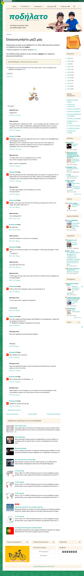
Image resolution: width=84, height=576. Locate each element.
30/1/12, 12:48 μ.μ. (15, 280)
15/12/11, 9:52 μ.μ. (15, 166)
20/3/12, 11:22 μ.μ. (15, 370)
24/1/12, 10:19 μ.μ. (15, 230)
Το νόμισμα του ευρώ (73, 125)
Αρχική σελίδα (32, 414)
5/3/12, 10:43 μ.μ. (14, 357)
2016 (69, 86)
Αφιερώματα (51, 6)
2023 (69, 67)
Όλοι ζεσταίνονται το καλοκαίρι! (25, 459)
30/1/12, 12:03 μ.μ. (15, 267)
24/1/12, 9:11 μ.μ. (14, 218)
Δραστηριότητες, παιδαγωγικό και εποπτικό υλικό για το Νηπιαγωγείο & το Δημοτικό (73, 155)
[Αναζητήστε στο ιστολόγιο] (74, 6)
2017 (69, 83)
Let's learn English (72, 203)
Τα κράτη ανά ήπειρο (73, 128)
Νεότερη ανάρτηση (12, 414)
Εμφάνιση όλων (77, 194)
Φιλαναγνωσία (71, 308)
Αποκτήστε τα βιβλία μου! (75, 302)
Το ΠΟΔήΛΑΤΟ (25, 6)
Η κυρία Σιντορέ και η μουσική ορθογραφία (73, 298)
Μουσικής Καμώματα (73, 268)
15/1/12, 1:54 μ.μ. (14, 194)
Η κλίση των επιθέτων (74, 109)
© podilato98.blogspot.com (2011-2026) (43, 566)
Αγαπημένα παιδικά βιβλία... (73, 284)
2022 (69, 69)
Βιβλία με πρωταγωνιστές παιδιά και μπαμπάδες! (73, 290)
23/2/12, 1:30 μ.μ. (14, 310)
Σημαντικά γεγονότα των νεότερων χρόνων (29, 507)
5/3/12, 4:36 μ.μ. (14, 346)
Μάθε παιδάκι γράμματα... (71, 181)
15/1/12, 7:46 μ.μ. (14, 207)
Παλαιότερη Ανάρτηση (53, 414)
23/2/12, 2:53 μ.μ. (14, 325)
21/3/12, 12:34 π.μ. (15, 382)
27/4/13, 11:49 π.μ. (15, 406)
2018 (69, 80)
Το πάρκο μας (64, 6)
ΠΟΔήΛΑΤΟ (9, 73)
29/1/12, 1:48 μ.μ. (14, 241)
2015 (69, 89)
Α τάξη (69, 175)
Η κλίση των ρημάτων (73, 111)
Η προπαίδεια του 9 (72, 176)
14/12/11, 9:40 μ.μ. (15, 130)
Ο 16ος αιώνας (19, 482)
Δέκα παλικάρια (20, 437)
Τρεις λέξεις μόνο (20, 426)
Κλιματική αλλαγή (20, 448)
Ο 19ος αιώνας (19, 471)
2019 (69, 78)
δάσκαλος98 (13, 136)
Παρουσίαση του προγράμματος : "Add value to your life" (73, 187)
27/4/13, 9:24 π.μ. (14, 395)
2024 (69, 64)
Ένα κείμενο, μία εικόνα (72, 240)
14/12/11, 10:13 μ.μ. (15, 149)
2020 (69, 75)
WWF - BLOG (70, 251)
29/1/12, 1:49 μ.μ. (14, 256)
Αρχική (14, 6)
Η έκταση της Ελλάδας (74, 118)
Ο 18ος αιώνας (19, 493)
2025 (69, 61)
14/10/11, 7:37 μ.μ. (15, 115)
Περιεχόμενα (38, 6)
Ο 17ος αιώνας (19, 516)
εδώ (35, 50)
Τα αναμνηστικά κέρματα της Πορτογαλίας (28, 527)
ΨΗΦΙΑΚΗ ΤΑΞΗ (71, 167)
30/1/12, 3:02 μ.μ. (14, 291)
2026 (69, 58)
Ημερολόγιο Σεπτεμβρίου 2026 (76, 160)
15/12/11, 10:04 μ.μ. (15, 181)
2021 (69, 72)
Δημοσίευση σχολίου (14, 410)
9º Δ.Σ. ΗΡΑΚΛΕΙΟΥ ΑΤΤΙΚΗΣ (72, 221)
